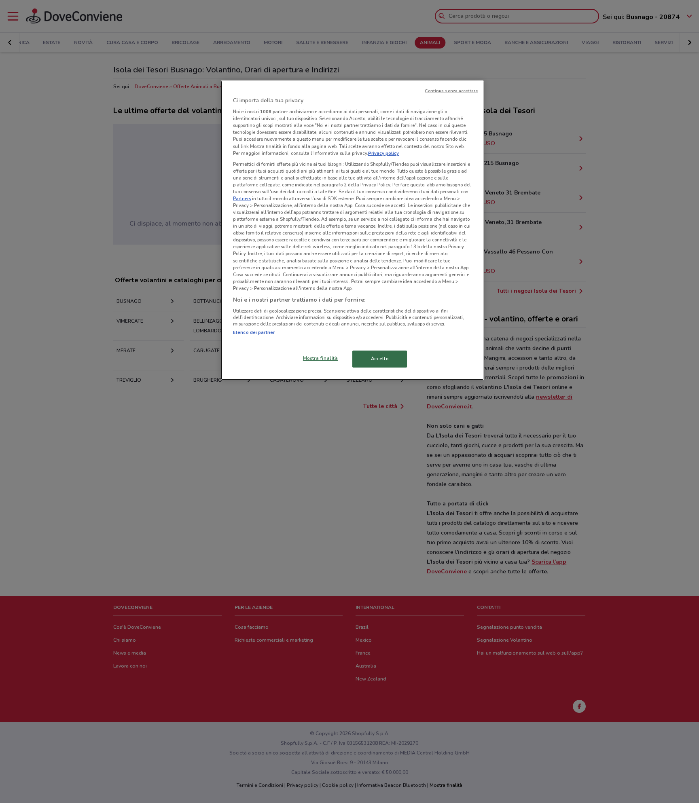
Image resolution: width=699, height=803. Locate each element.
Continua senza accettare (451, 91)
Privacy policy (383, 153)
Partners (242, 198)
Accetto (380, 358)
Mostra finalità (320, 358)
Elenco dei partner (254, 332)
